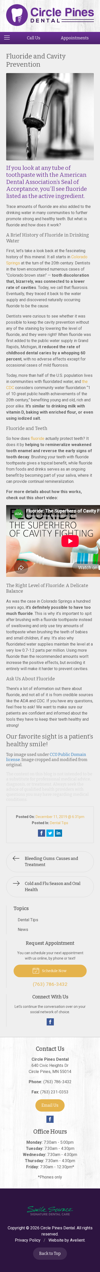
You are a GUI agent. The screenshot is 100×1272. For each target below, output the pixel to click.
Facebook (50, 1021)
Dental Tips (59, 823)
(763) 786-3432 (57, 1081)
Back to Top (50, 1253)
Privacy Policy (28, 1240)
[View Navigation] (8, 38)
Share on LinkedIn (58, 833)
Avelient (77, 1240)
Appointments (75, 38)
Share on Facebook (41, 833)
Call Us (33, 38)
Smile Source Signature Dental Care (50, 1211)
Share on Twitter (50, 833)
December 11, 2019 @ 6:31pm (60, 817)
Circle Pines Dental (58, 1228)
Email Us (50, 1105)
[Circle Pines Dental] (50, 15)
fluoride (37, 438)
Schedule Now (53, 971)
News (23, 929)
